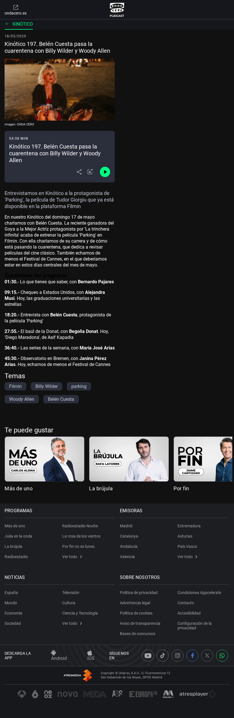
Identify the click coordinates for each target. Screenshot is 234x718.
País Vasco (187, 546)
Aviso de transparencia (140, 623)
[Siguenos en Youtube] (148, 656)
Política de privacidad (139, 592)
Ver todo (69, 556)
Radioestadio (16, 556)
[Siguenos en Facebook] (192, 656)
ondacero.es (16, 13)
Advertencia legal (135, 603)
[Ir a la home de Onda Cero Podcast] (117, 9)
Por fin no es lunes (78, 546)
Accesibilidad (189, 613)
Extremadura (189, 526)
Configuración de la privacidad (194, 625)
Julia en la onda (18, 536)
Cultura (68, 603)
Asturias (184, 536)
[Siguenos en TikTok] (163, 656)
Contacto (185, 603)
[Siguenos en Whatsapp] (222, 656)
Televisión (70, 592)
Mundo (11, 603)
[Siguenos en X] (207, 656)
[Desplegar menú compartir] (79, 172)
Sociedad (13, 623)
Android (59, 658)
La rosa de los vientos (81, 536)
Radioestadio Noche (80, 526)
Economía (13, 613)
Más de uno (19, 488)
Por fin (181, 488)
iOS (90, 658)
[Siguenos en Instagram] (177, 656)
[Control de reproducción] (105, 172)
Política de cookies (136, 613)
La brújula (101, 488)
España (11, 592)
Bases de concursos (137, 633)
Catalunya (129, 536)
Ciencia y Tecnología (80, 613)
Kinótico (23, 24)
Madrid (126, 526)
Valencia (127, 556)
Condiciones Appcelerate (199, 592)
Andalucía (129, 546)
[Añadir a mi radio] (90, 172)
